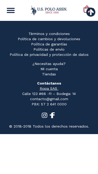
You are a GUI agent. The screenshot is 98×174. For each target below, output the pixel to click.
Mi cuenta (49, 69)
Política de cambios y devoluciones (49, 39)
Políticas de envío (49, 49)
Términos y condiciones (49, 34)
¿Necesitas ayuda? (49, 64)
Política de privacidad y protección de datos (49, 54)
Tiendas (49, 74)
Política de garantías (49, 44)
